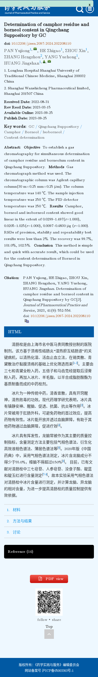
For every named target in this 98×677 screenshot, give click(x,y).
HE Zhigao (50, 50)
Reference (20, 551)
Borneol (32, 132)
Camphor (12, 132)
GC (31, 126)
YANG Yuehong (60, 56)
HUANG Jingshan (21, 63)
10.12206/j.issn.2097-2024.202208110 (41, 43)
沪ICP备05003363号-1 (58, 671)
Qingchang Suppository (58, 126)
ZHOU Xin (75, 50)
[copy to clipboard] (26, 320)
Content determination (24, 137)
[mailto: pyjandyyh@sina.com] (35, 48)
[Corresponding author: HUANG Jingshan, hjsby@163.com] (44, 61)
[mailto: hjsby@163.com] (49, 61)
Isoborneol (52, 132)
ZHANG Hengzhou (22, 56)
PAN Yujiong (17, 50)
